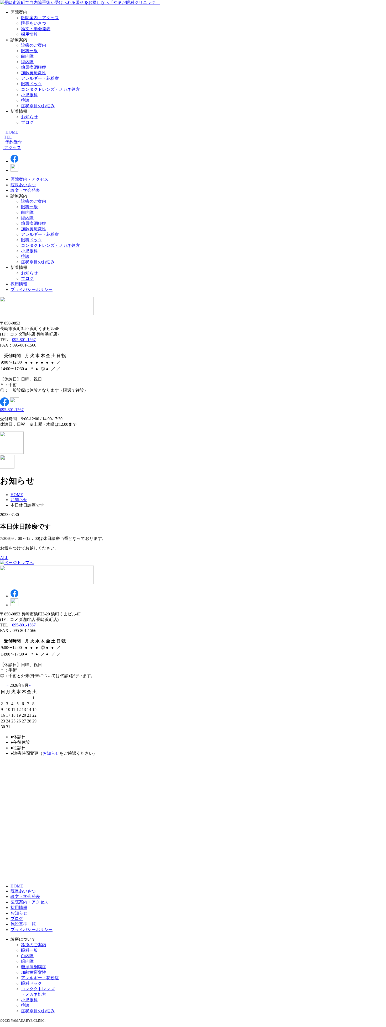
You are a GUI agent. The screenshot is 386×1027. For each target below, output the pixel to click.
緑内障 (27, 62)
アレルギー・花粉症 (40, 78)
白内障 (27, 56)
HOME (17, 886)
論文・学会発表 (35, 28)
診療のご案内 (33, 45)
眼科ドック (31, 84)
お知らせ (29, 117)
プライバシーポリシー (32, 289)
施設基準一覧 (23, 924)
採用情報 (29, 34)
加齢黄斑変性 (33, 73)
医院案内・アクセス (40, 17)
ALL (4, 557)
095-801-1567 (24, 339)
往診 (25, 100)
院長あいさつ (33, 23)
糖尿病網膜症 (33, 67)
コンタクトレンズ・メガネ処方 (50, 89)
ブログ (27, 122)
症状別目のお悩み (38, 106)
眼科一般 (29, 51)
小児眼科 (29, 95)
